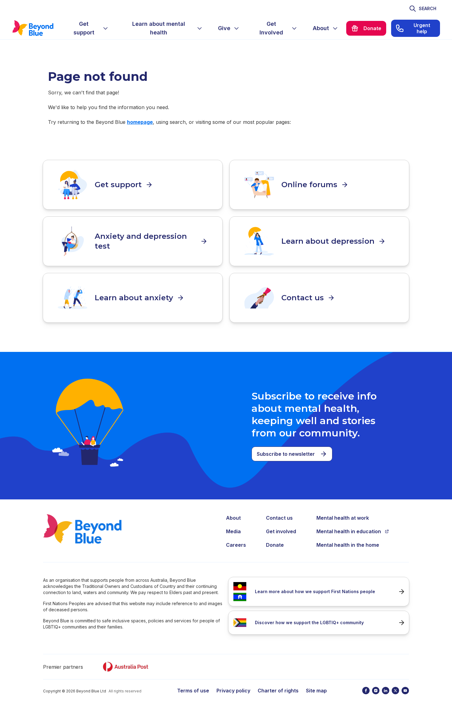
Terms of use (193, 690)
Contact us (279, 518)
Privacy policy (233, 690)
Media (233, 531)
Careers (236, 545)
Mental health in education (348, 531)
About (233, 518)
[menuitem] (89, 28)
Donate (275, 545)
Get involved (281, 531)
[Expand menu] (105, 28)
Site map (316, 690)
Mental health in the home (347, 545)
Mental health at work (342, 518)
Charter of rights (278, 690)
